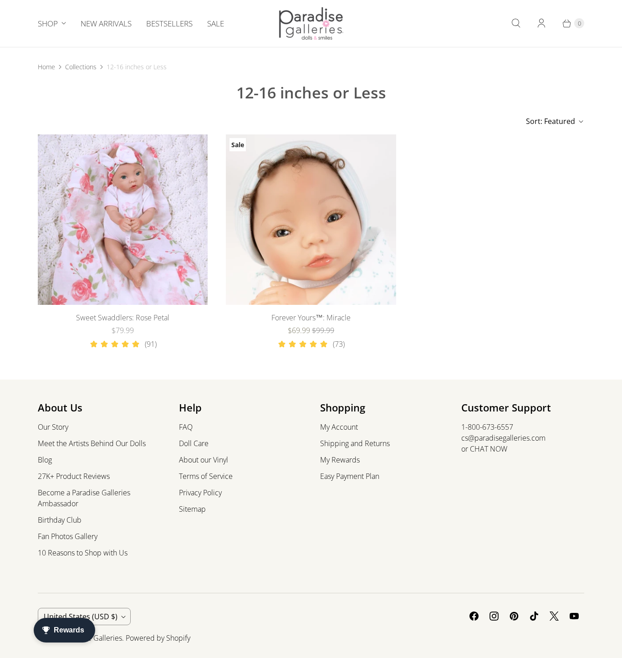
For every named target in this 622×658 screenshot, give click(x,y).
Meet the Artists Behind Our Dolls (92, 443)
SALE (215, 23)
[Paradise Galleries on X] (554, 616)
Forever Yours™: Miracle (311, 318)
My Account (339, 427)
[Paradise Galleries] (311, 23)
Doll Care (194, 443)
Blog (45, 460)
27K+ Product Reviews (74, 476)
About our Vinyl (203, 460)
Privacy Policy (200, 493)
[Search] (516, 23)
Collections (81, 66)
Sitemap (192, 509)
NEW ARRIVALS (106, 23)
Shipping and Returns (355, 443)
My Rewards (340, 460)
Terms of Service (206, 476)
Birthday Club (60, 520)
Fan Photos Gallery (67, 536)
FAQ (186, 427)
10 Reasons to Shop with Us (82, 553)
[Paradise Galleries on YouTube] (574, 616)
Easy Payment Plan (349, 476)
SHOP (48, 23)
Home (46, 66)
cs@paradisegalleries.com (503, 438)
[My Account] (541, 23)
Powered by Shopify (158, 638)
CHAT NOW (488, 449)
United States (80, 617)
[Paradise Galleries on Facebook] (474, 616)
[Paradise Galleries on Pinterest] (514, 616)
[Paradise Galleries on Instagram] (494, 616)
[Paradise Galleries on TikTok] (534, 616)
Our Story (53, 427)
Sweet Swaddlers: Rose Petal (122, 318)
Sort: (550, 121)
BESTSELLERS (169, 23)
